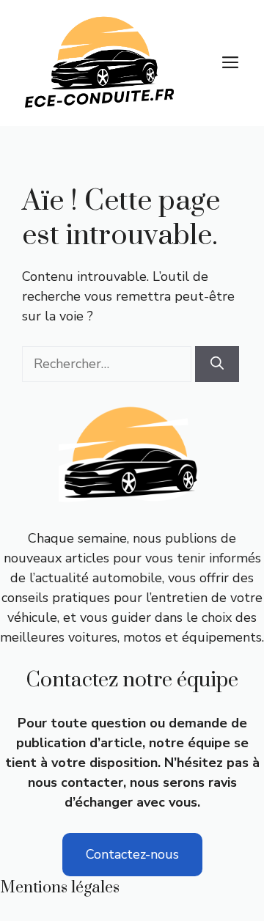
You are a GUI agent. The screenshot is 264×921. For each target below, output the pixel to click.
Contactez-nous (132, 854)
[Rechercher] (217, 364)
